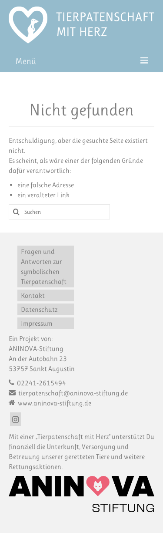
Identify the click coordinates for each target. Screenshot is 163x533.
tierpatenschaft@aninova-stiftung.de (72, 393)
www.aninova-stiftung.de (54, 403)
